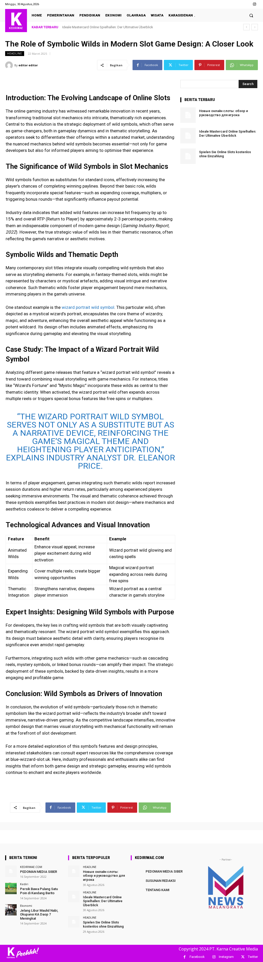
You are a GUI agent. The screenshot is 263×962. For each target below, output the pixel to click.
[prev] (246, 27)
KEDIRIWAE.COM (31, 866)
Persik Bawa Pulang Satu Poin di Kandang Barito (39, 891)
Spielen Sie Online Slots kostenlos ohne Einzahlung (103, 924)
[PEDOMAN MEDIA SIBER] (11, 871)
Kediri (24, 884)
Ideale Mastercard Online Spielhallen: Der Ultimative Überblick (107, 27)
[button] (251, 15)
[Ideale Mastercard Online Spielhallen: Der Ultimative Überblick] (188, 135)
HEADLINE (14, 53)
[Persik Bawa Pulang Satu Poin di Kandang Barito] (11, 888)
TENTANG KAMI (158, 890)
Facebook (197, 957)
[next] (254, 27)
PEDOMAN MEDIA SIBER (38, 872)
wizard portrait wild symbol (88, 307)
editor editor (28, 65)
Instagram (226, 957)
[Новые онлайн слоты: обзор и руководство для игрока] (188, 115)
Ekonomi (26, 905)
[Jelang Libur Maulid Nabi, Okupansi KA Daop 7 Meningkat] (11, 910)
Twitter (253, 957)
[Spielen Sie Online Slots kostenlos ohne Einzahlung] (188, 156)
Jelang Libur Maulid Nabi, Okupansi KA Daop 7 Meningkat (39, 914)
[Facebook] (184, 956)
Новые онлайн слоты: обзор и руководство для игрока (223, 113)
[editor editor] (9, 65)
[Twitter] (242, 956)
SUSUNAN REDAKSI (161, 881)
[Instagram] (254, 4)
